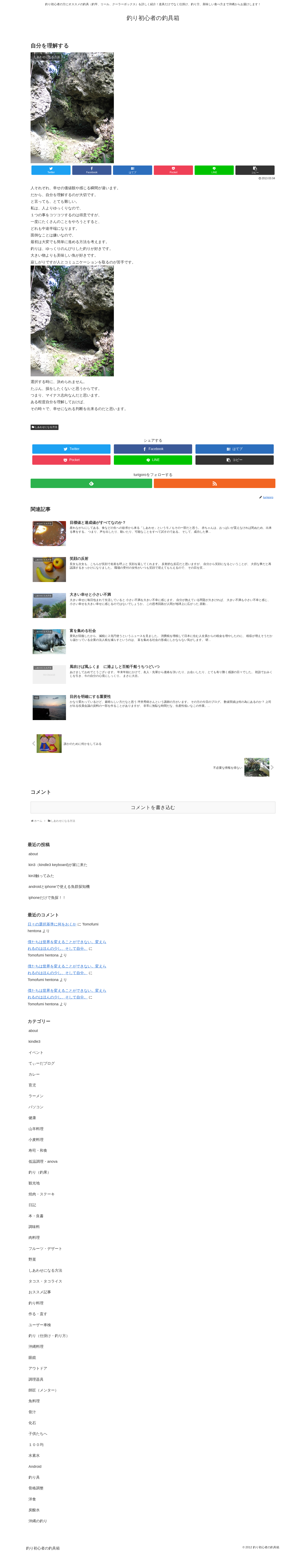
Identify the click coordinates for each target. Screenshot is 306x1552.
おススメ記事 (40, 1292)
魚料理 (34, 1401)
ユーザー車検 (40, 1325)
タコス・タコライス (45, 1281)
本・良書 (36, 1216)
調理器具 (36, 1379)
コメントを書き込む (153, 807)
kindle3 (34, 1041)
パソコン (36, 1107)
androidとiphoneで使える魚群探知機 (59, 887)
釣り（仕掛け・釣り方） (49, 1336)
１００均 (36, 1445)
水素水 (34, 1455)
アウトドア (38, 1368)
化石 (32, 1423)
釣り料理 (36, 1303)
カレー (34, 1074)
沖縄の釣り (38, 1521)
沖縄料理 (36, 1346)
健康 (32, 1118)
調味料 (34, 1227)
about (33, 854)
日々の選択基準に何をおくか (52, 924)
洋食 (32, 1499)
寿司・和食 (38, 1150)
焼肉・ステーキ (42, 1194)
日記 (32, 1205)
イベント (36, 1052)
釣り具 (34, 1477)
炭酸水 (34, 1510)
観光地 (34, 1183)
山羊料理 (36, 1129)
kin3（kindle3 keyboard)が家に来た (58, 865)
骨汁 (32, 1412)
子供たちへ (38, 1434)
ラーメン (36, 1096)
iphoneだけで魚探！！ (47, 898)
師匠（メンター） (43, 1390)
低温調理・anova (43, 1161)
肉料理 (34, 1238)
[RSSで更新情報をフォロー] (214, 483)
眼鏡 (32, 1358)
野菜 (32, 1259)
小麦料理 (36, 1140)
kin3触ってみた (41, 876)
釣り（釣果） (40, 1172)
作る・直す (38, 1314)
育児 (32, 1085)
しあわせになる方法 (46, 427)
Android (35, 1466)
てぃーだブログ (42, 1063)
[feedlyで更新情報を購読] (91, 483)
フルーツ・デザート (45, 1249)
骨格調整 (36, 1488)
